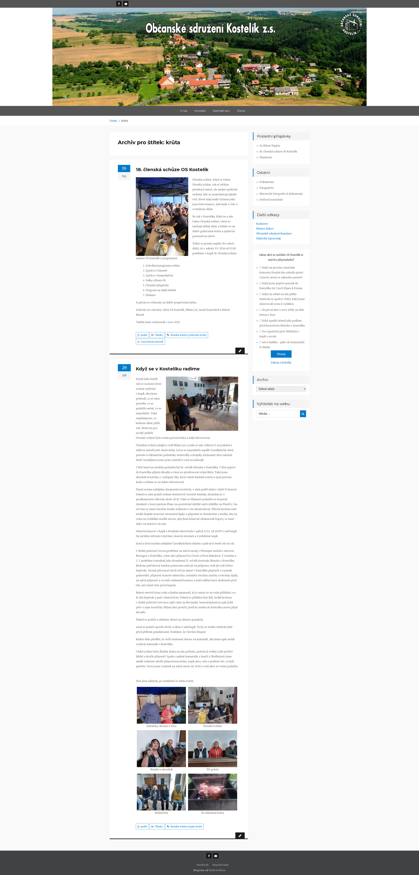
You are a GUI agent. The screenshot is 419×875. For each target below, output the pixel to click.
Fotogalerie (266, 187)
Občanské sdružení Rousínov (274, 233)
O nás (183, 110)
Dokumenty (266, 182)
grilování (194, 335)
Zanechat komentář (152, 341)
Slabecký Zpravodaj (268, 238)
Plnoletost (265, 157)
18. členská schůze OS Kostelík (172, 169)
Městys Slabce (265, 228)
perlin (143, 335)
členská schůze (179, 335)
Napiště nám (221, 864)
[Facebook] (119, 3)
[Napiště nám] (125, 3)
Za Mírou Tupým (269, 145)
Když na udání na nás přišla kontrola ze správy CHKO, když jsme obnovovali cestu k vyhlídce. (282, 299)
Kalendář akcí (221, 110)
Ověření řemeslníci (271, 199)
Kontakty (200, 110)
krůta (203, 335)
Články (241, 110)
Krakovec (262, 223)
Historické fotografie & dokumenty (281, 193)
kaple (192, 826)
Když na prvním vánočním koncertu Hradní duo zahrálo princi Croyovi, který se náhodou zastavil (281, 272)
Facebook (203, 864)
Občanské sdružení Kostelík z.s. (210, 60)
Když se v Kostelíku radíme (168, 369)
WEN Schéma (217, 870)
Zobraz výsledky (281, 362)
